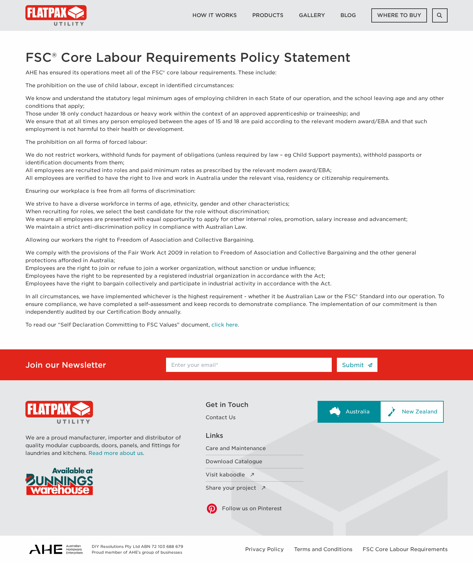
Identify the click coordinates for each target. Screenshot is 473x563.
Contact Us (221, 417)
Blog (348, 15)
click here (224, 325)
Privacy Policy (264, 549)
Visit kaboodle (225, 475)
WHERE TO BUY (399, 15)
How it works (214, 15)
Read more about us (115, 453)
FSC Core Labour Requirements (405, 549)
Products (267, 15)
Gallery (312, 15)
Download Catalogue (234, 461)
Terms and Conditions (323, 549)
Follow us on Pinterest (252, 508)
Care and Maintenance (236, 448)
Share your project (231, 488)
